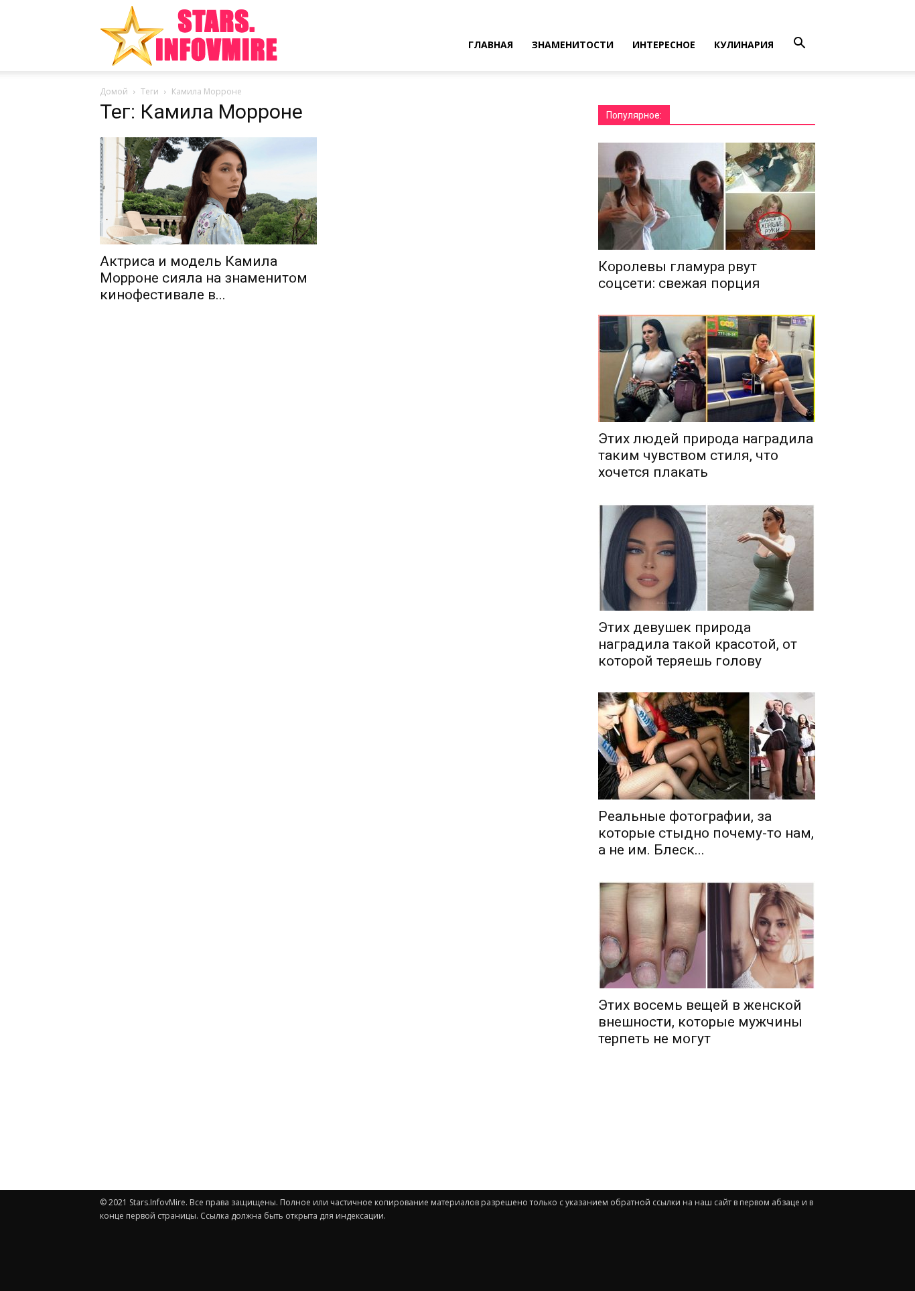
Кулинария (744, 44)
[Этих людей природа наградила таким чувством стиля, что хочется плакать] (706, 368)
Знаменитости (573, 44)
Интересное (663, 44)
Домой (114, 91)
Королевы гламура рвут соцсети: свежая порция (679, 274)
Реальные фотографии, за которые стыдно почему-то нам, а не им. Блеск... (706, 833)
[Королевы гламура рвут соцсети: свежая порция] (706, 196)
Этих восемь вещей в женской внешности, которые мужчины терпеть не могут (700, 1022)
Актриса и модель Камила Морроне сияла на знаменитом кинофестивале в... (203, 278)
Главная (490, 44)
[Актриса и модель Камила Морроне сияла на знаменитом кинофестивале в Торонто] (208, 190)
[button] (799, 43)
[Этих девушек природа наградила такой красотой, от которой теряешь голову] (706, 557)
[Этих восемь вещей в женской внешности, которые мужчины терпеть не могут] (706, 934)
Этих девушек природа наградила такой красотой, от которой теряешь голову (697, 644)
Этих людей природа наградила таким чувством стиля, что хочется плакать (705, 455)
